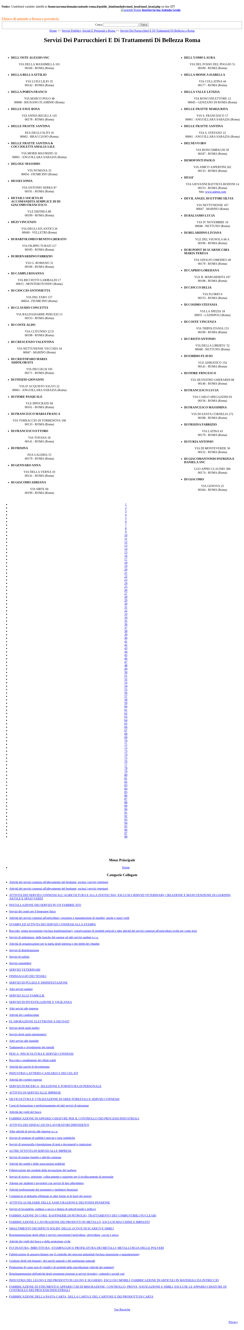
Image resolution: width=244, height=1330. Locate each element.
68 (125, 734)
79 (125, 771)
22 (125, 576)
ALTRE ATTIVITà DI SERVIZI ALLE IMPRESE (40, 1150)
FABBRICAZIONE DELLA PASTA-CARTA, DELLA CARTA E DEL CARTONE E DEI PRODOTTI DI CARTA (81, 1296)
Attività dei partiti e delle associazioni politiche (37, 1163)
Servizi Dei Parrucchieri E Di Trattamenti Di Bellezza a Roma (157, 30)
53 (125, 682)
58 (125, 699)
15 (125, 552)
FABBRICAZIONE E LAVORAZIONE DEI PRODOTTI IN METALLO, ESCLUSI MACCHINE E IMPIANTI (79, 1222)
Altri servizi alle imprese (23, 1008)
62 (125, 713)
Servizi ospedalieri (20, 963)
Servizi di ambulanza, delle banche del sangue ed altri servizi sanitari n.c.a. (54, 937)
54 (125, 686)
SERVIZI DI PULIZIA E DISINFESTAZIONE (38, 982)
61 (125, 710)
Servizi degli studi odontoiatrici (28, 1034)
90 (125, 809)
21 (125, 573)
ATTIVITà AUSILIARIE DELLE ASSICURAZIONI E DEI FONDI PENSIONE (59, 1202)
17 (125, 559)
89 (125, 805)
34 (125, 617)
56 (125, 692)
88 (125, 802)
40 (125, 638)
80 (125, 775)
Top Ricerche (122, 1309)
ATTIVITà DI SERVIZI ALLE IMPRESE (35, 1092)
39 (125, 634)
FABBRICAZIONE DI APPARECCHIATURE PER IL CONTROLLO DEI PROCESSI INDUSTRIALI (74, 1118)
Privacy (233, 1322)
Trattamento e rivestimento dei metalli (31, 1047)
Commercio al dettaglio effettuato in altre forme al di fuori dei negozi (50, 1196)
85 (125, 792)
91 (125, 812)
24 (125, 583)
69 (125, 737)
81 (125, 778)
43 (125, 648)
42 (125, 644)
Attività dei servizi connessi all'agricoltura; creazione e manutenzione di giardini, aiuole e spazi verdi (69, 918)
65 (125, 723)
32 (125, 610)
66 (125, 727)
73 (125, 751)
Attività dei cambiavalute (24, 1015)
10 (125, 535)
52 (125, 679)
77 (125, 764)
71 (125, 744)
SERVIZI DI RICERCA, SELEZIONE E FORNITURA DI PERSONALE (55, 1086)
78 (125, 768)
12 (125, 542)
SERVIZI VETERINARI (24, 969)
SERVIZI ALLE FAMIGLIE (27, 995)
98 (125, 836)
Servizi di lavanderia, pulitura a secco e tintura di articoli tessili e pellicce (52, 1209)
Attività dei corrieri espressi (25, 1079)
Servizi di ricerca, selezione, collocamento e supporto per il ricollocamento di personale (61, 1176)
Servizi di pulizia (19, 956)
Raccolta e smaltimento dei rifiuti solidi (32, 1060)
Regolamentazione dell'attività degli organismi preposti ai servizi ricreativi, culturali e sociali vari (66, 1273)
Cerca (98, 24)
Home (53, 30)
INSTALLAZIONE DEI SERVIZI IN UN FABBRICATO (45, 905)
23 (125, 579)
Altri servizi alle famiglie (24, 1040)
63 (125, 716)
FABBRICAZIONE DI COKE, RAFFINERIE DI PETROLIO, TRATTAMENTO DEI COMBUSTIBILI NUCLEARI (82, 1215)
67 (125, 730)
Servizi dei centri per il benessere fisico (32, 911)
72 (125, 747)
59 (125, 703)
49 (125, 668)
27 (125, 593)
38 (125, 631)
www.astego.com (215, 191)
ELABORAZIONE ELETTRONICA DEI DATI (39, 1021)
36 (125, 624)
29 (125, 600)
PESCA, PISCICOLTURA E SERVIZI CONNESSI (41, 1053)
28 (125, 596)
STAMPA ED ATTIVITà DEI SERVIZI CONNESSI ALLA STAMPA (52, 924)
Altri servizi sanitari (21, 989)
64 (125, 720)
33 (125, 614)
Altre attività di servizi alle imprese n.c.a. (33, 1131)
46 (125, 658)
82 (125, 781)
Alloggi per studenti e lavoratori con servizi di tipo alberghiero (46, 1183)
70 (125, 740)
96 (125, 829)
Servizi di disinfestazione (24, 950)
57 (125, 696)
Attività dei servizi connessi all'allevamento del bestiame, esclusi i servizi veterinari (58, 882)
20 (125, 569)
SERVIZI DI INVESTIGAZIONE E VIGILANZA (40, 1002)
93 (125, 819)
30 (125, 603)
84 (125, 788)
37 (125, 627)
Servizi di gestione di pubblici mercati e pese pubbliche (42, 1138)
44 (125, 651)
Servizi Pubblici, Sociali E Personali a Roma (89, 30)
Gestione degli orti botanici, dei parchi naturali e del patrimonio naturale (52, 1260)
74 (125, 754)
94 (125, 823)
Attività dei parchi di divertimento (29, 1066)
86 (125, 795)
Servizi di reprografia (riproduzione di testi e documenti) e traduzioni (50, 1144)
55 (125, 689)
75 (125, 757)
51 (125, 675)
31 (125, 607)
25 (125, 586)
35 (125, 620)
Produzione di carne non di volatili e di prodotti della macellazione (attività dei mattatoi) (61, 1267)
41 (125, 641)
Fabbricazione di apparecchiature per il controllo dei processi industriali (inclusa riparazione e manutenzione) (74, 1254)
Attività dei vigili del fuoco (25, 1112)
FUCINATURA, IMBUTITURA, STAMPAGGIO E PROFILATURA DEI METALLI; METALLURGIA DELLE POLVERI (86, 1248)
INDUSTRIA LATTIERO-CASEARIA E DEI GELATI (43, 1073)
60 (125, 706)
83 (125, 785)
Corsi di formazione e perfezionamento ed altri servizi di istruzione (49, 1105)
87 (125, 799)
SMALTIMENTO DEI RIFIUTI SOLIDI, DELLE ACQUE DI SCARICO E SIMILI (61, 1228)
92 (125, 816)
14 (125, 549)
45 (125, 655)
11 (125, 538)
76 (125, 761)
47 (125, 662)
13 (125, 545)
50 (125, 672)
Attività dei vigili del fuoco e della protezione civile (40, 1241)
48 (125, 665)
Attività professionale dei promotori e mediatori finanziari (43, 1189)
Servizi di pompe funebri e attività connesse (35, 1157)
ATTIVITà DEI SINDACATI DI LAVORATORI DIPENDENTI (49, 1125)
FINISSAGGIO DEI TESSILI (27, 976)
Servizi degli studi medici (24, 1028)
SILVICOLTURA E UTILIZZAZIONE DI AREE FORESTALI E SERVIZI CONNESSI (64, 1099)
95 (125, 826)
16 (125, 555)
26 (125, 590)
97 (125, 833)
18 (125, 562)
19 (125, 566)
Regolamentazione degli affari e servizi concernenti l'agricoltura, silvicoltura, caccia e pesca (64, 1235)
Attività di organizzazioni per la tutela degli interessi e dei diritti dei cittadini (54, 943)
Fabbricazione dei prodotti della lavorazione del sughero (42, 1170)
